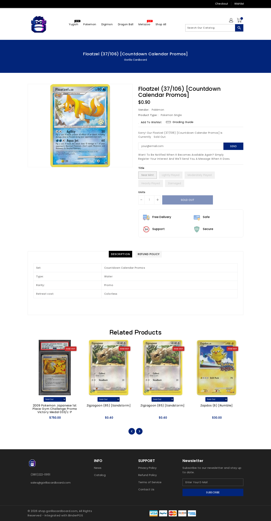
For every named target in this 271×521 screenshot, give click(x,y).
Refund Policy (147, 475)
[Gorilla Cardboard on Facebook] (22, 3)
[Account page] (231, 20)
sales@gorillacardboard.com (51, 482)
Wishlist (239, 4)
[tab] (120, 254)
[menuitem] (73, 24)
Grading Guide (183, 122)
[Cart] (239, 20)
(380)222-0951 (40, 474)
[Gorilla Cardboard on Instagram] (36, 3)
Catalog (100, 475)
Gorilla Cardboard (135, 60)
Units (141, 192)
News (97, 468)
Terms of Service (150, 482)
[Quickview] (33, 419)
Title (141, 168)
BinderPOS (75, 515)
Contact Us (146, 489)
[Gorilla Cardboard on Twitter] (29, 3)
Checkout (221, 4)
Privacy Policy (147, 468)
